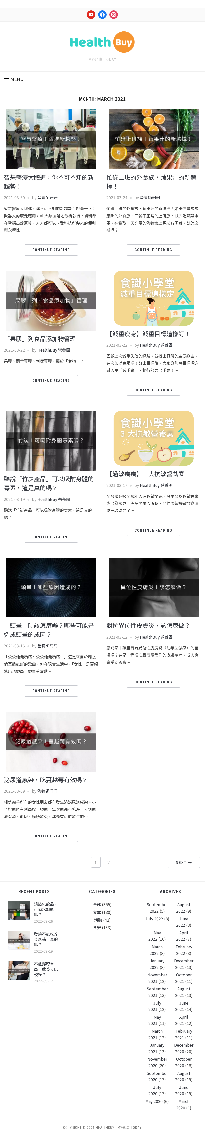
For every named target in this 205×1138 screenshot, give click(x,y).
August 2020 (182, 1076)
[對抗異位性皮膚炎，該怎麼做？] (154, 587)
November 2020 (157, 1062)
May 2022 (154, 936)
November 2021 (157, 978)
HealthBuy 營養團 (54, 350)
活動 (98, 920)
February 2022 (184, 950)
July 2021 (154, 1006)
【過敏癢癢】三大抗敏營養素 (145, 473)
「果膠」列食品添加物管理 (40, 338)
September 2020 (157, 1076)
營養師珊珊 (48, 197)
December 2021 (184, 964)
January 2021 (156, 1048)
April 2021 (181, 1020)
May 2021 (154, 1020)
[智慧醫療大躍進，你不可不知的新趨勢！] (51, 138)
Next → (184, 862)
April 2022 (182, 936)
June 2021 (182, 1006)
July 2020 (154, 1090)
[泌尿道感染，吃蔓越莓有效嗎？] (51, 741)
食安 (97, 927)
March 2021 (155, 1034)
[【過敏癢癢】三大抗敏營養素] (154, 438)
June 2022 (182, 922)
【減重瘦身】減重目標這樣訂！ (148, 333)
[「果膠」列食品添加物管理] (51, 300)
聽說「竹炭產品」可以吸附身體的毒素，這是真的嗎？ (49, 483)
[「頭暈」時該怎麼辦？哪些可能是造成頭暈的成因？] (51, 587)
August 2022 (183, 907)
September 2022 (157, 907)
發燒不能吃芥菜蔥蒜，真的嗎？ (46, 939)
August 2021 (182, 992)
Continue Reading (51, 250)
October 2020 (183, 1062)
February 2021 (183, 1034)
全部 (97, 904)
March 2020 (183, 1104)
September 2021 (157, 992)
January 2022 (157, 964)
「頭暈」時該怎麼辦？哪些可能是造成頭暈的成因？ (49, 630)
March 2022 (156, 950)
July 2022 (154, 919)
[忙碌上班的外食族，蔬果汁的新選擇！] (154, 138)
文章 (97, 912)
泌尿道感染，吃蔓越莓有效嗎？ (46, 779)
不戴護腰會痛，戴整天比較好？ (46, 969)
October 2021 (183, 978)
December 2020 (184, 1048)
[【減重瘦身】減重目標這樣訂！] (154, 297)
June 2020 (182, 1090)
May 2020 (154, 1101)
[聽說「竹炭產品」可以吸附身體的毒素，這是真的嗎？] (51, 440)
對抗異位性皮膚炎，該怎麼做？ (148, 625)
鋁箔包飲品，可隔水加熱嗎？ (46, 909)
